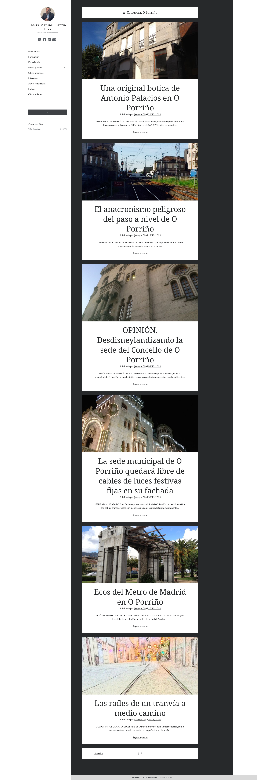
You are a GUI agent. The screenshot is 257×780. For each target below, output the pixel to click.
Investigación (35, 67)
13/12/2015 (154, 235)
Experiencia (34, 62)
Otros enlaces (35, 94)
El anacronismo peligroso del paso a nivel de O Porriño (140, 171)
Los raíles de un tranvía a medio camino (140, 666)
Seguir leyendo (140, 132)
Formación (33, 56)
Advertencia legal (37, 83)
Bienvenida (34, 51)
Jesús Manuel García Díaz (47, 27)
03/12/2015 (154, 366)
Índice (31, 88)
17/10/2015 (154, 608)
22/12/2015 (154, 114)
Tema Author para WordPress (143, 777)
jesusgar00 (139, 114)
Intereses (33, 78)
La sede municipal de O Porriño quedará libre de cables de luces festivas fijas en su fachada (140, 423)
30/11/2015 (154, 497)
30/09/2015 (154, 719)
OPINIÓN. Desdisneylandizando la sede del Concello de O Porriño (140, 292)
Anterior (98, 753)
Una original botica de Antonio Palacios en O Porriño (140, 50)
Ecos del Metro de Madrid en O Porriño (140, 554)
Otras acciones (36, 72)
